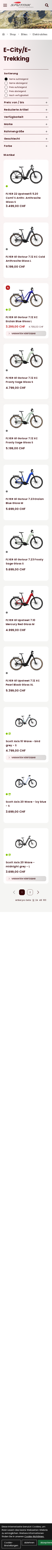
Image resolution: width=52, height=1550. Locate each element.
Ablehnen (29, 1542)
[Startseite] (3, 34)
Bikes (24, 34)
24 (36, 900)
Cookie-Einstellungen (11, 1544)
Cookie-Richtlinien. (34, 1536)
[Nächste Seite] (38, 892)
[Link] (5, 5)
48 (40, 900)
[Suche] (46, 5)
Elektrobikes (40, 34)
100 (44, 900)
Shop (13, 34)
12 (33, 900)
